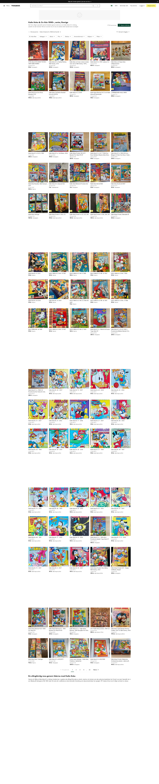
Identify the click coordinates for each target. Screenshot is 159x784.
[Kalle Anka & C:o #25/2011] (59, 648)
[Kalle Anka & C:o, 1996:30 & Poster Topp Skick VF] (100, 318)
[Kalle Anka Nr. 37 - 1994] (100, 438)
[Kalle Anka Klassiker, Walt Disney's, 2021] (38, 172)
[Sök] (93, 5)
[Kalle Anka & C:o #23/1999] (100, 648)
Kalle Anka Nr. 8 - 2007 (55, 568)
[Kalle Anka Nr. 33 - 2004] (121, 379)
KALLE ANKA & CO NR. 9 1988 (78, 273)
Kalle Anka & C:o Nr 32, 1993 (36, 153)
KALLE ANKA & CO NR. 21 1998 (119, 300)
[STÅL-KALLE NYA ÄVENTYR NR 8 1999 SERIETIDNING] (38, 50)
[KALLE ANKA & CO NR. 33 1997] (100, 262)
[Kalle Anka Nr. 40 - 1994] (38, 438)
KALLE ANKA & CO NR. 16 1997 (57, 329)
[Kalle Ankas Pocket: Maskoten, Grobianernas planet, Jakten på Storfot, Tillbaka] (121, 648)
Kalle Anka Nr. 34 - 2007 (55, 390)
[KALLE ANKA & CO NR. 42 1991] (100, 289)
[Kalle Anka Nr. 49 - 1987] (121, 438)
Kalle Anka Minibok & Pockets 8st (79, 184)
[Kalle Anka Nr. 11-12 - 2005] (121, 526)
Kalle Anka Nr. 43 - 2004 (97, 390)
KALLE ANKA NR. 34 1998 (35, 329)
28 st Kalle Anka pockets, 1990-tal (99, 628)
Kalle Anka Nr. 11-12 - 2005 (118, 537)
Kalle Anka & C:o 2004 (76, 92)
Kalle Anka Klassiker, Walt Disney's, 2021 (37, 184)
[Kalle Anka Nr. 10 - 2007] (38, 409)
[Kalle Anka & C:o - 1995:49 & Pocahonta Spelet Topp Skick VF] (100, 526)
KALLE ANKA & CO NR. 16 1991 (57, 273)
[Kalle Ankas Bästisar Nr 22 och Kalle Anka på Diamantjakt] (100, 81)
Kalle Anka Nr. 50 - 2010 (55, 449)
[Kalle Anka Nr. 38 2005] (38, 289)
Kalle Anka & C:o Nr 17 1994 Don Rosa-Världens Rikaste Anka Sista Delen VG (99, 154)
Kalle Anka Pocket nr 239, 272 (57, 214)
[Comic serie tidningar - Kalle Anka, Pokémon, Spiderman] (79, 648)
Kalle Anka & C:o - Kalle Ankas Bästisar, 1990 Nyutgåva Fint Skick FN (79, 629)
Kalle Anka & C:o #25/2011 (56, 659)
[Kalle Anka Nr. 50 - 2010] (59, 438)
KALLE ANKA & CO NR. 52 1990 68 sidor (79, 301)
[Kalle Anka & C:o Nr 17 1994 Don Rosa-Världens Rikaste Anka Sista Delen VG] (100, 142)
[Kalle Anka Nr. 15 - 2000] (38, 497)
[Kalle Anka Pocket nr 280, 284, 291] (100, 203)
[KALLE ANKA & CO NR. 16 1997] (59, 318)
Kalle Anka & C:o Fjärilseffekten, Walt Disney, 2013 (58, 62)
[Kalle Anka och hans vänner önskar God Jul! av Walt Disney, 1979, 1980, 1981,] (79, 50)
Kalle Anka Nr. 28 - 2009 (76, 449)
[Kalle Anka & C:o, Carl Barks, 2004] (59, 142)
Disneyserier (34, 32)
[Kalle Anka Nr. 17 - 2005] (59, 526)
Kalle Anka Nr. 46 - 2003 (117, 420)
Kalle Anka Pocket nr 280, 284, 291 (100, 214)
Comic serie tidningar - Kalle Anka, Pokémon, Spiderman (79, 660)
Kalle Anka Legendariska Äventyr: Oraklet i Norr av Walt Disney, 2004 (121, 629)
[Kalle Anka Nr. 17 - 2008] (79, 409)
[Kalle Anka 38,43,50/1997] (121, 172)
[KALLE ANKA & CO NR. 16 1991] (59, 262)
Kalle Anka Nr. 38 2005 (34, 300)
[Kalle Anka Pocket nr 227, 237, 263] (79, 203)
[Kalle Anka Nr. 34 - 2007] (59, 379)
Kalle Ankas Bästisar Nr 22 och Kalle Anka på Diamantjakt (100, 93)
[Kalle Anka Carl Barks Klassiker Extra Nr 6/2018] (59, 81)
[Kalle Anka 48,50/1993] (100, 172)
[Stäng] (157, 1)
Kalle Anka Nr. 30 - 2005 (76, 508)
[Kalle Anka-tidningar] (38, 203)
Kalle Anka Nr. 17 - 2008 (76, 420)
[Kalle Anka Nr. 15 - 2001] (38, 556)
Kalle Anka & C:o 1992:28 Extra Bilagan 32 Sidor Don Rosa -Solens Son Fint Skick (120, 154)
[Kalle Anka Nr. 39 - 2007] (79, 556)
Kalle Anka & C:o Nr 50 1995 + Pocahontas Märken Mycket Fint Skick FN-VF (120, 330)
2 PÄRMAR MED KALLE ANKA (119, 92)
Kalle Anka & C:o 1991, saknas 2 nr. (99, 62)
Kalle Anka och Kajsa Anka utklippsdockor (118, 62)
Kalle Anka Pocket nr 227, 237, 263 (79, 214)
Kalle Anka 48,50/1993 (96, 184)
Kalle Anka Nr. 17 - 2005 (55, 537)
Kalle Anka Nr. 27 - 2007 (97, 420)
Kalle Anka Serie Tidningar (35, 659)
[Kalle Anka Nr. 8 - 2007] (59, 556)
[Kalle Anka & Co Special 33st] (59, 172)
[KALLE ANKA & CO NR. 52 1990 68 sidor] (79, 289)
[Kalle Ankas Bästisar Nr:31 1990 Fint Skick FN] (38, 617)
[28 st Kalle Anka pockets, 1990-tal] (100, 617)
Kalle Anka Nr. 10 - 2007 (34, 420)
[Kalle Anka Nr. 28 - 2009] (79, 438)
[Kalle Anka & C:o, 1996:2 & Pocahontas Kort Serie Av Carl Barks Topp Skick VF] (38, 379)
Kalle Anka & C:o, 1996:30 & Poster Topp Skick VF (100, 330)
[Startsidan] (15, 5)
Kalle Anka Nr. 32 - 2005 (97, 508)
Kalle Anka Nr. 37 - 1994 (97, 449)
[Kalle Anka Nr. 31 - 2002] (59, 409)
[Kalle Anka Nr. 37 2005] (59, 289)
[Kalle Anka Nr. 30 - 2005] (79, 497)
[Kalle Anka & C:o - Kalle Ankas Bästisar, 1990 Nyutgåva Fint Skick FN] (79, 617)
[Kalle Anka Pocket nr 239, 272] (59, 203)
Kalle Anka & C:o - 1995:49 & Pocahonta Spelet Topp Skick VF (99, 538)
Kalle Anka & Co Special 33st (57, 184)
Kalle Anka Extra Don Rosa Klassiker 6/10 (35, 93)
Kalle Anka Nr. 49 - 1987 (117, 449)
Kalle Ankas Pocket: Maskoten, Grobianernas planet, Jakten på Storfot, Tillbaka (120, 660)
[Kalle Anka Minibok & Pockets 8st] (79, 172)
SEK (116, 5)
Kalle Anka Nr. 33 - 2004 (117, 390)
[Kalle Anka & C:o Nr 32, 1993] (38, 142)
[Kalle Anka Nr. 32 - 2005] (100, 497)
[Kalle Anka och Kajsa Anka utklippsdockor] (121, 50)
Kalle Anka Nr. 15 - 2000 (34, 508)
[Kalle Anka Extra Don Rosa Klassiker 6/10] (38, 81)
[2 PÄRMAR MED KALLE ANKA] (121, 81)
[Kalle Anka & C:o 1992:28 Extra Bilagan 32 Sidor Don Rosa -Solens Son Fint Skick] (121, 142)
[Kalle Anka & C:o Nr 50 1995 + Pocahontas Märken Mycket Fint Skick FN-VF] (121, 318)
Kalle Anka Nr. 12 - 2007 (76, 390)
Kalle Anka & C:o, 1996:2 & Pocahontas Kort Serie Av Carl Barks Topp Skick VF (36, 391)
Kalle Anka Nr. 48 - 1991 (34, 537)
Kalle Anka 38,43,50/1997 (118, 184)
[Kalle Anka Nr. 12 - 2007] (79, 379)
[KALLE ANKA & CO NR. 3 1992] (121, 262)
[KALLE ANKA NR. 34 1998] (38, 318)
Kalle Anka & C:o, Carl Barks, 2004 (58, 153)
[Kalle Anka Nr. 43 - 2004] (100, 379)
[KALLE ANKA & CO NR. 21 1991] (79, 318)
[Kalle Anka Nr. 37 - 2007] (121, 497)
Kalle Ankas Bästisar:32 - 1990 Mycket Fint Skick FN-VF (57, 629)
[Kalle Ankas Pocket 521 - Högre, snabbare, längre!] (121, 556)
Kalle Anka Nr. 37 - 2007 (117, 508)
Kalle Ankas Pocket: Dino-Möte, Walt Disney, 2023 (99, 568)
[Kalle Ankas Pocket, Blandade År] (121, 203)
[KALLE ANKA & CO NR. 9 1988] (79, 262)
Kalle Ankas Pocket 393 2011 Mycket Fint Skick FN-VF (78, 154)
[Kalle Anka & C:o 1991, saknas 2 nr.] (100, 50)
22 (89, 669)
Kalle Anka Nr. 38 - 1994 (55, 508)
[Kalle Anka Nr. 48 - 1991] (38, 526)
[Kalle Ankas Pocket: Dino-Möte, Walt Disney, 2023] (100, 556)
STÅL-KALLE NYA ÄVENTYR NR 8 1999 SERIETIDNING (37, 62)
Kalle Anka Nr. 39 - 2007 (76, 568)
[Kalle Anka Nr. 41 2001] (38, 262)
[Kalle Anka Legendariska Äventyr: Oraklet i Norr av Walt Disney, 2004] (121, 617)
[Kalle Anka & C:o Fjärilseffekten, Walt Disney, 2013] (59, 50)
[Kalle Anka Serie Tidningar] (38, 648)
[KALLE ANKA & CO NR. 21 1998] (121, 289)
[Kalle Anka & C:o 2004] (79, 81)
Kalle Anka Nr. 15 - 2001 (34, 568)
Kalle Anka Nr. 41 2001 (34, 273)
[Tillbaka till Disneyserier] (29, 32)
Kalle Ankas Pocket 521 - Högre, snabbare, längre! (120, 568)
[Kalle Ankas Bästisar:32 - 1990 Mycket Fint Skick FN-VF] (59, 617)
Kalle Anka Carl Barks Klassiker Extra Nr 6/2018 (57, 93)
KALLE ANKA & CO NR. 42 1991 (98, 300)
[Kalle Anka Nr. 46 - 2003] (121, 409)
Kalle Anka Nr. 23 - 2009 (76, 537)
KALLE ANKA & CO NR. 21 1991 (78, 329)
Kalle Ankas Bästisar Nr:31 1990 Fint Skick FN (37, 629)
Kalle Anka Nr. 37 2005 (55, 300)
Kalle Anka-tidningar (33, 214)
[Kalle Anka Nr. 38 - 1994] (59, 497)
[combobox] (62, 5)
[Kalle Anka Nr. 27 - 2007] (100, 409)
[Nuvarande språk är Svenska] (111, 5)
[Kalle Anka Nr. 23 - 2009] (79, 526)
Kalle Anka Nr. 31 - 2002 (55, 420)
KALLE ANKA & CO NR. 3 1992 (119, 273)
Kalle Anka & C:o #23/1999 (97, 659)
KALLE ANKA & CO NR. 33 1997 (98, 273)
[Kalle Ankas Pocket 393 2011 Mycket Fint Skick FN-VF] (79, 142)
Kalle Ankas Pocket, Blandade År (120, 214)
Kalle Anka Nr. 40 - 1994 (35, 449)
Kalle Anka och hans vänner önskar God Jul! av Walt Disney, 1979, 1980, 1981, (79, 63)
